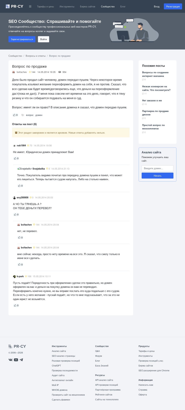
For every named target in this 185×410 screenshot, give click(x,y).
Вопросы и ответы (36, 55)
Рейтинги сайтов (103, 394)
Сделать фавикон (61, 399)
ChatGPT (56, 365)
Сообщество (108, 6)
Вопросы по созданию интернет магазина (155, 74)
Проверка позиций (151, 360)
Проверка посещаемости (65, 370)
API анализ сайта (104, 379)
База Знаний (101, 365)
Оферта (143, 394)
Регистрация (173, 6)
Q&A (97, 350)
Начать (158, 175)
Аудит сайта (58, 375)
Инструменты (67, 6)
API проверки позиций (106, 384)
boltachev (22, 72)
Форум (98, 355)
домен (38, 115)
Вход (157, 6)
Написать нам (146, 384)
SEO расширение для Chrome (154, 370)
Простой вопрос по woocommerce (153, 126)
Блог (123, 6)
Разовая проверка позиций (66, 360)
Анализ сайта (151, 152)
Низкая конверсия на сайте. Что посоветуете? (156, 88)
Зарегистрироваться (22, 39)
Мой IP (55, 384)
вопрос (30, 115)
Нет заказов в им (152, 100)
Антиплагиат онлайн (62, 380)
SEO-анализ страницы (63, 355)
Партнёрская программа (108, 389)
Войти (43, 39)
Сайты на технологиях (107, 399)
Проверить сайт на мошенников (68, 394)
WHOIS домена (59, 389)
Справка (143, 389)
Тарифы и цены (45, 6)
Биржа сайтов (87, 6)
